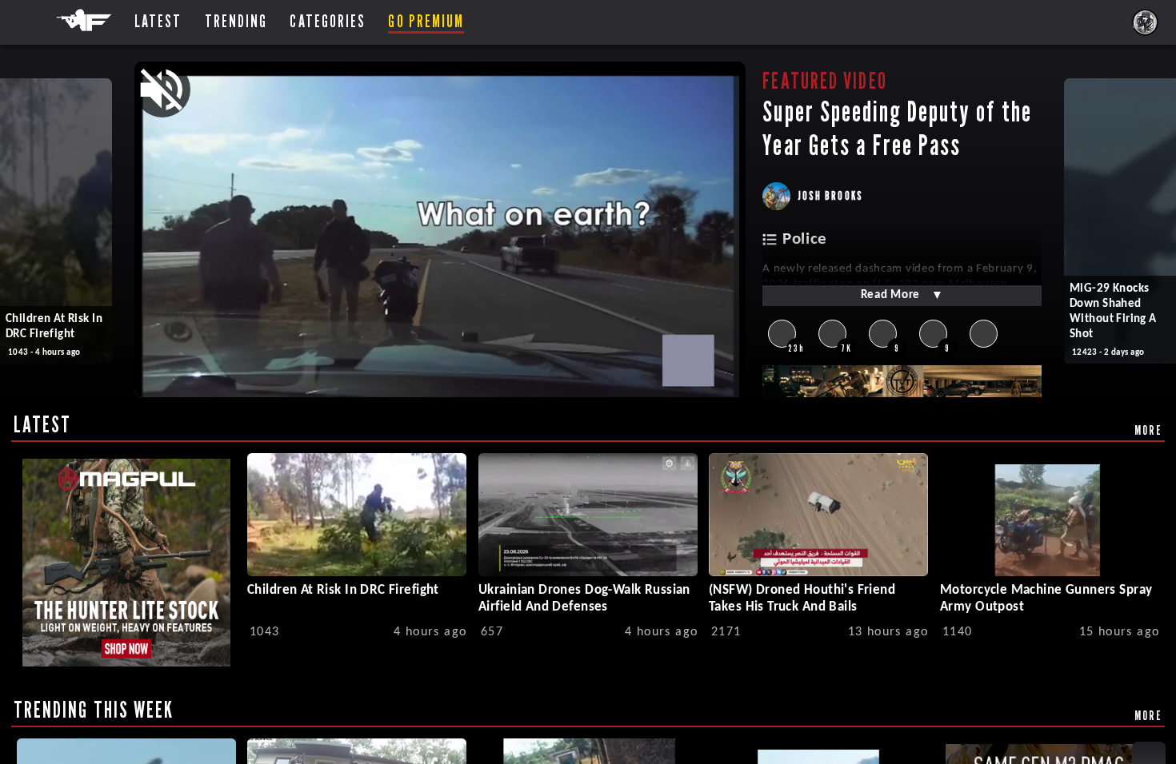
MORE (1148, 430)
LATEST (43, 424)
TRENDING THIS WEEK (94, 709)
